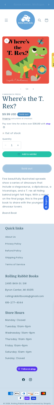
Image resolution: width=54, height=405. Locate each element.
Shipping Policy (14, 257)
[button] (6, 20)
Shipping (6, 118)
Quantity (7, 139)
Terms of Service (15, 264)
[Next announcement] (49, 4)
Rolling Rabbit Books (21, 403)
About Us (10, 236)
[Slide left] (21, 89)
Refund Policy (13, 250)
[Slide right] (33, 89)
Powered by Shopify (41, 403)
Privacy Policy (13, 243)
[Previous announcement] (5, 4)
